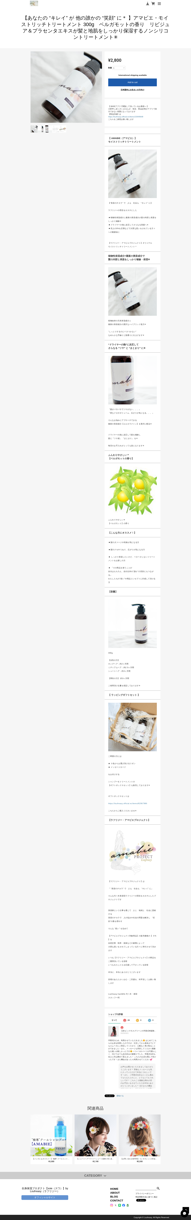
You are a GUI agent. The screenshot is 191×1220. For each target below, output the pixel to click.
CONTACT (116, 1200)
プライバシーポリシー (145, 1193)
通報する (120, 1096)
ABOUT (115, 1192)
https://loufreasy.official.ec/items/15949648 (125, 117)
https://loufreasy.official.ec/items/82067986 (127, 803)
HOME (114, 1188)
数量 (110, 68)
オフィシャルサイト (44, 1197)
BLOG (114, 1196)
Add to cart (132, 82)
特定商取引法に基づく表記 (146, 1197)
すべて (114, 1020)
